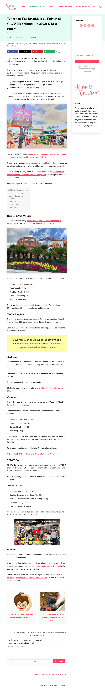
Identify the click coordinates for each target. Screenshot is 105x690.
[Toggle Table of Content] (27, 190)
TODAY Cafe (13, 204)
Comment (59, 661)
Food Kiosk (13, 207)
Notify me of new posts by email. (21, 643)
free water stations (27, 343)
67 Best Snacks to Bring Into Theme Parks (37, 454)
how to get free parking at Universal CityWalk (29, 157)
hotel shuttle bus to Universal (48, 566)
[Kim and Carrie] (11, 7)
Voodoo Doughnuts (16, 196)
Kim (10, 32)
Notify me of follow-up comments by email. (25, 640)
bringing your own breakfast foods (40, 163)
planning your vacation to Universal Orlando (47, 154)
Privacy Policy (11, 46)
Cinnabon (12, 202)
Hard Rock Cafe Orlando (18, 193)
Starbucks (12, 199)
